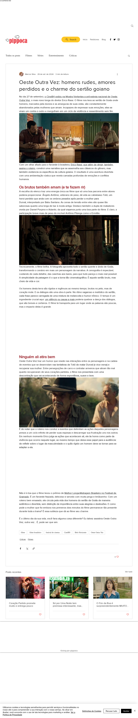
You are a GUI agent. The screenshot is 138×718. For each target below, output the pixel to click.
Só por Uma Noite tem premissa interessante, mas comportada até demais (67, 604)
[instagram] (118, 39)
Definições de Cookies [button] (91, 711)
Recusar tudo (111, 711)
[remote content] (69, 333)
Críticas (73, 55)
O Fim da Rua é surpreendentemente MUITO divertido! (111, 604)
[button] (129, 56)
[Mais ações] (117, 74)
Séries (40, 55)
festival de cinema (53, 532)
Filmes (28, 55)
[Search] (132, 26)
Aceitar (126, 711)
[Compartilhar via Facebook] (20, 548)
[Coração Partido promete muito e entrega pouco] (25, 588)
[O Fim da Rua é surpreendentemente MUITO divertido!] (112, 588)
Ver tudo (128, 572)
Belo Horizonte (80, 532)
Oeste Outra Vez (97, 532)
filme (23, 532)
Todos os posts (13, 55)
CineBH (67, 532)
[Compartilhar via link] (33, 548)
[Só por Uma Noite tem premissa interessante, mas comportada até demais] (69, 588)
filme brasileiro (35, 532)
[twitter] (114, 39)
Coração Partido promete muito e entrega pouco (22, 604)
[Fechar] (134, 711)
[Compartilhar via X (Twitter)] (27, 548)
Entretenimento (56, 55)
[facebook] (110, 39)
